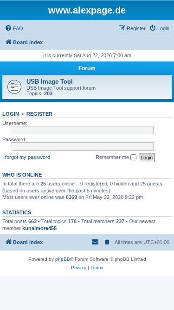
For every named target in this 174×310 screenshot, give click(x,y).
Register (39, 114)
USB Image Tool (49, 81)
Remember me (113, 157)
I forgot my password (26, 157)
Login (10, 114)
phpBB (62, 259)
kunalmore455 (39, 228)
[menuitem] (14, 28)
